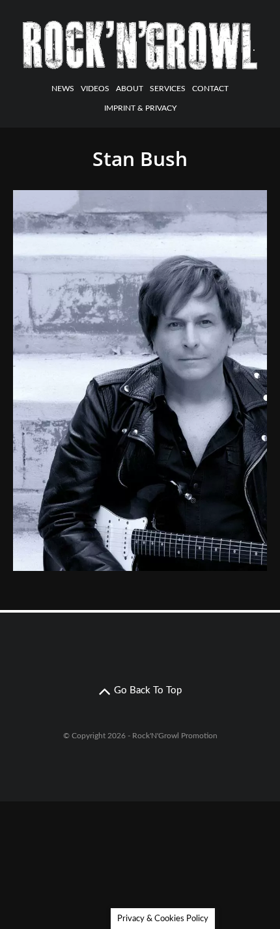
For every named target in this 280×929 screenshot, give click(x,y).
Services (168, 88)
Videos (95, 88)
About (129, 88)
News (62, 88)
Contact (210, 88)
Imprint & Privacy (140, 108)
